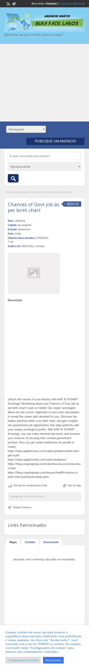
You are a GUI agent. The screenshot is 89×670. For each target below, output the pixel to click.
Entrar (79, 3)
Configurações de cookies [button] (23, 660)
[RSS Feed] (8, 3)
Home (9, 192)
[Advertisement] (44, 82)
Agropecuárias (22, 192)
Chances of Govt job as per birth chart (33, 207)
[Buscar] (13, 178)
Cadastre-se (66, 3)
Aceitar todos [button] (53, 660)
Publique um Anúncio (55, 141)
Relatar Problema (22, 507)
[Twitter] (13, 3)
